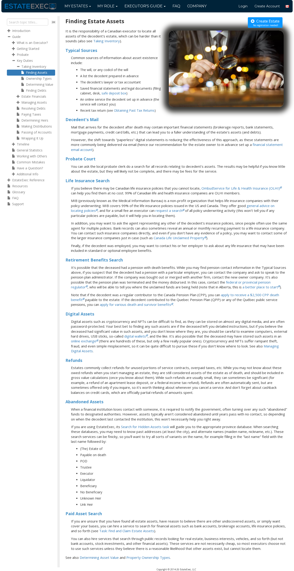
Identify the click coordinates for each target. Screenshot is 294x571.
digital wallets (135, 336)
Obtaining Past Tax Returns (134, 110)
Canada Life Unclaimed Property (179, 238)
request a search (168, 210)
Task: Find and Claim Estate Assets (126, 530)
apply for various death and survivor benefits (135, 304)
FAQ (176, 6)
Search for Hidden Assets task (145, 426)
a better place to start (260, 287)
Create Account (267, 6)
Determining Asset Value (99, 557)
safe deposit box (114, 93)
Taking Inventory (106, 41)
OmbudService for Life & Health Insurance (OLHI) (240, 188)
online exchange (83, 341)
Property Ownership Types (148, 557)
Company (196, 6)
